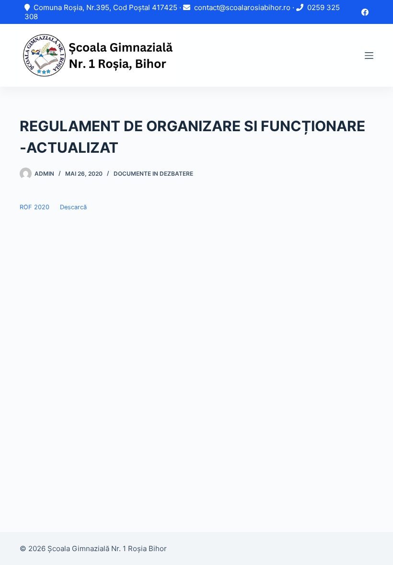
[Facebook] (365, 12)
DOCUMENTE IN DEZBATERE (153, 173)
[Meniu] (369, 55)
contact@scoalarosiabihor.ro (242, 7)
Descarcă (73, 207)
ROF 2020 (34, 207)
